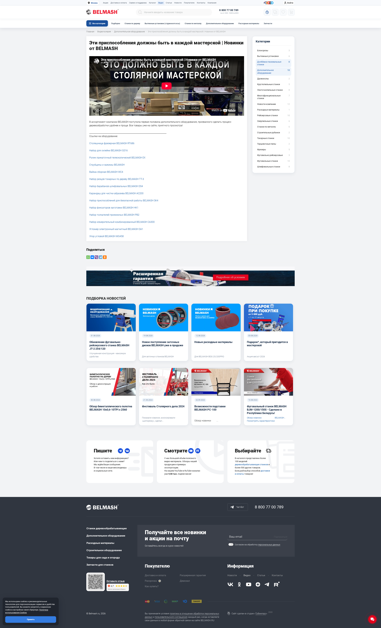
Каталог (152, 3)
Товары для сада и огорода (103, 557)
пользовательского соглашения (171, 617)
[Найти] (140, 12)
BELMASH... (280, 418)
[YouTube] (191, 450)
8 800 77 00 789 (228, 10)
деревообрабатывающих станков (251, 464)
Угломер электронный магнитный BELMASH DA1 (116, 229)
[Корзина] (291, 12)
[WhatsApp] (88, 257)
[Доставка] (268, 450)
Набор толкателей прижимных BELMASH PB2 (114, 214)
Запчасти (268, 23)
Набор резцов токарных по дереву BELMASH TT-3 (116, 179)
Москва (94, 3)
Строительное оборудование (104, 550)
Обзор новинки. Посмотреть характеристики (261, 419)
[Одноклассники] (105, 257)
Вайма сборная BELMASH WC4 (106, 172)
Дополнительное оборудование (220, 23)
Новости (178, 3)
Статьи (169, 3)
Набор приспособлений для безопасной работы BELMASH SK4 (123, 200)
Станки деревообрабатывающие (106, 528)
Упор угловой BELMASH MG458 (106, 236)
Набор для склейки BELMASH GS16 (108, 150)
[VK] (127, 450)
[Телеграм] (272, 3)
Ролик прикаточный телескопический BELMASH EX (117, 157)
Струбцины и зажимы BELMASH (107, 164)
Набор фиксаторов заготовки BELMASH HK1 (113, 207)
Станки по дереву (132, 23)
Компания (212, 3)
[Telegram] (100, 257)
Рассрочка (151, 580)
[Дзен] (258, 584)
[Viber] (96, 257)
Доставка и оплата (119, 3)
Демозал (185, 580)
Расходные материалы (248, 23)
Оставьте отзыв (116, 581)
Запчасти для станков (99, 564)
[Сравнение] (275, 12)
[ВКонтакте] (92, 257)
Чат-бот (240, 507)
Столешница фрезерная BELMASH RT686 (111, 143)
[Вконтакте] (230, 584)
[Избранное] (283, 12)
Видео (160, 3)
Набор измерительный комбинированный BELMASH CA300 (122, 222)
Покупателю (189, 3)
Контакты (201, 3)
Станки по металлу (193, 23)
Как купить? (152, 586)
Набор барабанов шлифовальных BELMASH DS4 (116, 186)
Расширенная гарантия (193, 575)
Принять (31, 619)
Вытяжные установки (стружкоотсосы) (162, 23)
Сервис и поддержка (138, 3)
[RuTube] (197, 450)
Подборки (115, 23)
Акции (105, 3)
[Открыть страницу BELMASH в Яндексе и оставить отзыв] (95, 582)
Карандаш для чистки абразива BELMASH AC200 (116, 193)
